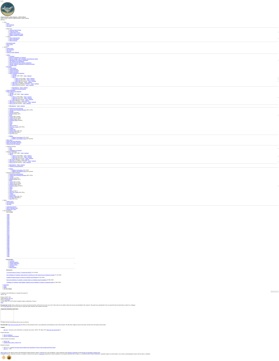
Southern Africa (13, 130)
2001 (8, 247)
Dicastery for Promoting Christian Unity (91, 352)
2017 (8, 226)
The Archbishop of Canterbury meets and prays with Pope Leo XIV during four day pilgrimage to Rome (30, 275)
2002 (8, 245)
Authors (8, 55)
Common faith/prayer (14, 263)
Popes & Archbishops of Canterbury (17, 57)
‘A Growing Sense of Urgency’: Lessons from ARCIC (18, 272)
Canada (11, 116)
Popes (10, 149)
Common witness (13, 264)
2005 (8, 242)
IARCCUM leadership (14, 38)
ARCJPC (14, 75)
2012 (8, 232)
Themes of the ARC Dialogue (13, 144)
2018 (8, 225)
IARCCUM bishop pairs (12, 208)
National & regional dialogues (19, 89)
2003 (8, 244)
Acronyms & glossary (11, 206)
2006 (8, 240)
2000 (8, 248)
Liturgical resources (13, 262)
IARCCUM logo (13, 40)
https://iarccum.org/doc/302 (14, 324)
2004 (8, 243)
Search (5, 287)
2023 (8, 218)
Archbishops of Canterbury (15, 150)
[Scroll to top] (1, 1)
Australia (11, 111)
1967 (8, 255)
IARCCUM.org (4, 352)
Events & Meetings (10, 90)
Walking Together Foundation (16, 35)
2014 (8, 230)
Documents (9, 66)
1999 (8, 249)
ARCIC (14, 77)
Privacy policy (9, 44)
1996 (8, 253)
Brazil (10, 115)
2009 (8, 236)
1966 (8, 256)
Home (7, 23)
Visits (10, 147)
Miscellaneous (15, 87)
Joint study (11, 266)
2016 (8, 227)
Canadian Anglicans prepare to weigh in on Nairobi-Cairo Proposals (22, 277)
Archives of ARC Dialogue (12, 52)
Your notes (8, 26)
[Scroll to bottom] (2, 1)
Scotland (11, 128)
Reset (10, 288)
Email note (9, 309)
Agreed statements (13, 69)
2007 (8, 239)
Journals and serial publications (13, 141)
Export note (3, 309)
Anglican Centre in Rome (15, 30)
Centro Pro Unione (13, 31)
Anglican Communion (72, 352)
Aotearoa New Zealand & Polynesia (17, 110)
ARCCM (14, 82)
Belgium (11, 113)
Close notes (15, 309)
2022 (8, 219)
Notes (4, 286)
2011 (8, 234)
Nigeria (11, 125)
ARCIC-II (17, 79)
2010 (8, 235)
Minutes (10, 335)
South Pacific (12, 129)
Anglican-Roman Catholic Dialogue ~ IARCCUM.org (13, 17)
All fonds (14, 74)
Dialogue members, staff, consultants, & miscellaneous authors (23, 58)
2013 (8, 231)
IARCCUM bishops (14, 39)
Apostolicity (7, 299)
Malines (11, 136)
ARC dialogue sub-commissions (16, 61)
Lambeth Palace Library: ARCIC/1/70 (12, 342)
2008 (8, 238)
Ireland (10, 123)
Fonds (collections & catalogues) (16, 73)
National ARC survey (11, 209)
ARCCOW (14, 83)
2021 (8, 221)
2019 (8, 223)
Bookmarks (6, 284)
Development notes (10, 43)
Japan (10, 124)
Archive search (9, 48)
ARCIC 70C (6, 341)
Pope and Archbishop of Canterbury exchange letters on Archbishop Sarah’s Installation (26, 280)
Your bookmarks (10, 24)
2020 (8, 222)
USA (10, 133)
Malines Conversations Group (16, 34)
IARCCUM (15, 85)
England (11, 119)
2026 (8, 214)
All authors (11, 56)
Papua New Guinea (13, 127)
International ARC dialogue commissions (18, 60)
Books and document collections (13, 142)
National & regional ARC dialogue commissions (20, 62)
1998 (8, 251)
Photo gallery (9, 140)
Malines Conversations (17, 137)
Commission (42, 354)
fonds (25, 75)
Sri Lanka (11, 132)
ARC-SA (10, 298)
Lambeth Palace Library (14, 32)
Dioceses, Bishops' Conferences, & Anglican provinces (22, 64)
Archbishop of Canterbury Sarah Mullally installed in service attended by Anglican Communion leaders (30, 282)
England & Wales (13, 120)
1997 (8, 252)
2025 (8, 215)
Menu (3, 19)
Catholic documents (13, 72)
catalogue (29, 75)
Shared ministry (12, 267)
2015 (8, 228)
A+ (7, 288)
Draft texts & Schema (13, 336)
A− (4, 288)
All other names (13, 65)
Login (7, 45)
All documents (12, 68)
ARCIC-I (17, 78)
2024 (8, 217)
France (10, 121)
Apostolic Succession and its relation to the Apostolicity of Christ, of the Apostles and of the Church (32, 347)
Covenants (11, 260)
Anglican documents (14, 70)
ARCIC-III (17, 81)
